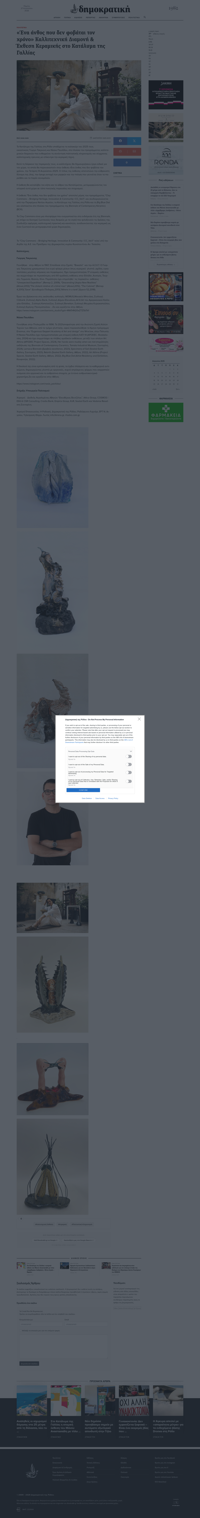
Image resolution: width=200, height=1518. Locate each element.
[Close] (140, 720)
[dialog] (100, 759)
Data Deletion (87, 798)
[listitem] (100, 751)
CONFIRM (83, 790)
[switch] (129, 756)
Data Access (100, 798)
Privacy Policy (113, 798)
